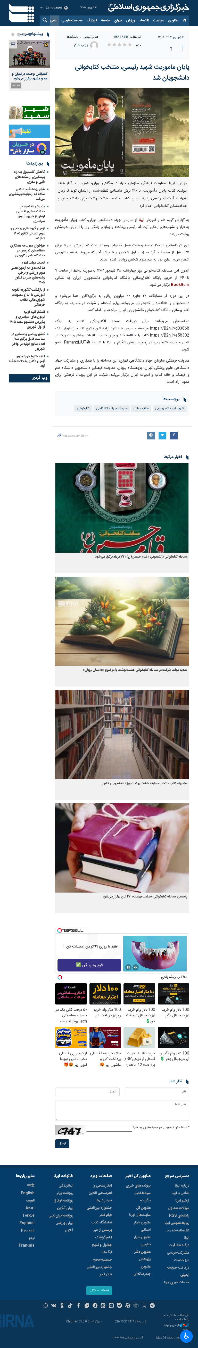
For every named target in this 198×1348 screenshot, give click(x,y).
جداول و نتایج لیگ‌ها (102, 1248)
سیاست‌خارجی (71, 21)
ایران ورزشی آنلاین (64, 1226)
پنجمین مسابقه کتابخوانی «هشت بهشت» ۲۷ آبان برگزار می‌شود (145, 897)
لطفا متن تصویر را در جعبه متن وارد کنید (161, 1127)
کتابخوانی (83, 408)
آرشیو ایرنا (182, 1201)
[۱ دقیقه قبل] (29, 54)
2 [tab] (24, 34)
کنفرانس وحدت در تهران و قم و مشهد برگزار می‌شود (29, 76)
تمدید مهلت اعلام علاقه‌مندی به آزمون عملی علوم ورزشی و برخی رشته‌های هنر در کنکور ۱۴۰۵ (28, 272)
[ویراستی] (86, 1306)
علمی (53, 21)
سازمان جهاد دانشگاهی (111, 408)
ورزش (130, 21)
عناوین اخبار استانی (142, 1226)
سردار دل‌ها (103, 1200)
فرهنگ (92, 21)
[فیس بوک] (78, 1306)
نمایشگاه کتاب (102, 1223)
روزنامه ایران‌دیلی (60, 1216)
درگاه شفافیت (179, 1245)
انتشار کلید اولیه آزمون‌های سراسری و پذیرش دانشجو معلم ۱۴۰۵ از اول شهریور (27, 319)
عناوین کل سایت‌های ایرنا (140, 1211)
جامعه (105, 21)
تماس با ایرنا (180, 1193)
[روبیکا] (136, 1306)
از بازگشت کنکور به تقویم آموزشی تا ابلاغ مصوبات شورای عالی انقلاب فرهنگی (28, 297)
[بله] (119, 1306)
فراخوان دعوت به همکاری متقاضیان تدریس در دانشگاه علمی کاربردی (27, 250)
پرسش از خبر (103, 1230)
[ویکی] (53, 1306)
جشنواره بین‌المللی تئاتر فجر (99, 1271)
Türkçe (28, 1216)
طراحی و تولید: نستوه (176, 1327)
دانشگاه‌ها (72, 37)
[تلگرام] (152, 1306)
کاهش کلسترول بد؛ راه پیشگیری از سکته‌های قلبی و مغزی (29, 177)
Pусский (28, 1231)
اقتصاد (144, 21)
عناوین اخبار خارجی (142, 1241)
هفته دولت (141, 408)
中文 (31, 1186)
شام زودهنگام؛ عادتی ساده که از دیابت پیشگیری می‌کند (27, 194)
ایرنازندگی (66, 1186)
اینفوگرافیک (103, 1238)
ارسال (62, 1143)
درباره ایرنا (182, 1186)
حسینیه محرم (102, 1260)
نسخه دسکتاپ (99, 1290)
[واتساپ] (45, 1306)
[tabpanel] (29, 65)
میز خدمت (181, 1260)
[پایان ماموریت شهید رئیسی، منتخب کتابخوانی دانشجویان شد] (122, 132)
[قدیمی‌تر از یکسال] (122, 508)
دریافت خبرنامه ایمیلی (178, 1271)
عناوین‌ (173, 21)
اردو (32, 1238)
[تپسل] (59, 930)
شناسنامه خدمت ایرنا (177, 1234)
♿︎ (186, 1336)
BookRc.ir (179, 285)
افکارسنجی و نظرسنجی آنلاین (100, 1189)
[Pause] (128, 967)
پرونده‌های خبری (138, 1186)
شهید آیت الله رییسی (169, 408)
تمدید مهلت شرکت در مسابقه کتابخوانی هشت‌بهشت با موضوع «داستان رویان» (135, 670)
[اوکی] (62, 1306)
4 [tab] (12, 34)
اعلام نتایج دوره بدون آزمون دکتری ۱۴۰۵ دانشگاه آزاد (27, 361)
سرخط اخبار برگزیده (142, 1197)
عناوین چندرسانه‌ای (142, 1270)
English (28, 1193)
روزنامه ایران (64, 1193)
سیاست (158, 21)
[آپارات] (127, 1306)
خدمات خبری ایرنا (176, 1282)
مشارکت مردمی (178, 1253)
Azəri (30, 1208)
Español (27, 1223)
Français (27, 1246)
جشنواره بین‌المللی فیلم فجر (99, 1211)
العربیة (30, 1201)
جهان (118, 21)
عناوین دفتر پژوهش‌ (142, 1255)
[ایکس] (144, 1306)
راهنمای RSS (179, 1216)
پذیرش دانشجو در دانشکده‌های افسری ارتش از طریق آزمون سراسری (30, 214)
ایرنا (148, 8)
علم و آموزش (91, 37)
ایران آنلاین (65, 1208)
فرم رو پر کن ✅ (89, 965)
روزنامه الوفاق (63, 1201)
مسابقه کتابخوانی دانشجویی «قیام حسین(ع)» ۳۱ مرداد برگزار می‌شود (141, 557)
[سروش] (95, 1306)
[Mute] (136, 967)
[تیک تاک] (70, 1306)
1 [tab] (29, 34)
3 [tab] (18, 34)
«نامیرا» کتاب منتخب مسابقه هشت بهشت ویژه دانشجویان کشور (144, 783)
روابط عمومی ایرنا (176, 1223)
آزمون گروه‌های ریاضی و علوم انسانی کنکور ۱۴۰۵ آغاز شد (27, 233)
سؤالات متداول (178, 1208)
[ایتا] (103, 1306)
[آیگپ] (111, 1306)
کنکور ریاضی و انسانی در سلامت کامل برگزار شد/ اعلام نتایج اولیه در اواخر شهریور (28, 341)
